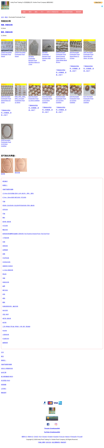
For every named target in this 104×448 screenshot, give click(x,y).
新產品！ (5, 185)
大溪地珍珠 (6, 334)
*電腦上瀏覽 (41, 442)
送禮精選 (5, 250)
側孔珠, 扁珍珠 (7, 318)
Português (74, 436)
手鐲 (4, 201)
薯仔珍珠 (5, 290)
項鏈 (4, 278)
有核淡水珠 (6, 282)
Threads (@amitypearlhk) (52, 428)
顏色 (36, 12)
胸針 (4, 217)
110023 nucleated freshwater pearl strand (6, 54)
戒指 (4, 298)
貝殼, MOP (6, 314)
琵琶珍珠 (5, 209)
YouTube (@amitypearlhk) (52, 432)
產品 (6, 17)
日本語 (36, 436)
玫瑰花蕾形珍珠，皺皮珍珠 (10, 306)
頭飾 (4, 254)
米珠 (4, 294)
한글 (40, 436)
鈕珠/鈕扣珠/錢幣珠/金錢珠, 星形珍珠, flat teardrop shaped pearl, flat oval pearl (26, 233)
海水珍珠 (5, 310)
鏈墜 (4, 286)
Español (56, 436)
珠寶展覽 (3, 384)
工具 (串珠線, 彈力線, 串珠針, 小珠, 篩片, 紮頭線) (16, 326)
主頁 (2, 17)
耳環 (4, 242)
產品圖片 (5, 181)
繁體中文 (24, 436)
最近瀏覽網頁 (56, 442)
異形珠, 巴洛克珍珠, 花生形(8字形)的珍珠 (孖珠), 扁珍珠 (18, 205)
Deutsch (44, 436)
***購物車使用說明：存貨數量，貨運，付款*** (61, 72)
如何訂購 (3, 372)
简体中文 (30, 436)
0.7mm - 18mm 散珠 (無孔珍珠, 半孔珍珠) (14, 197)
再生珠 (4, 274)
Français (61, 436)
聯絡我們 (78, 12)
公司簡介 (3, 388)
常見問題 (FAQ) (5, 380)
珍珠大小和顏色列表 (52, 12)
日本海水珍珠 (6, 262)
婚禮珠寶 (5, 342)
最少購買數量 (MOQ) (7, 376)
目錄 (24, 12)
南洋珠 (4, 322)
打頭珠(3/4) (6, 338)
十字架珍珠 (6, 237)
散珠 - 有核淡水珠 (7, 32)
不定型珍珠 (6, 258)
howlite (5, 330)
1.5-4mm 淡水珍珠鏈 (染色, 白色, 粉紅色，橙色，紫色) (18, 193)
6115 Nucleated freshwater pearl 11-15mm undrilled (34, 98)
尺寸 (42, 12)
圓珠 (4, 302)
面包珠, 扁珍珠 (7, 221)
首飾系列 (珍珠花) (8, 266)
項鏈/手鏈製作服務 (67, 12)
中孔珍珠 (5, 225)
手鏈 (4, 213)
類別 (30, 12)
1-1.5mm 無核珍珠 (8, 270)
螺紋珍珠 (5, 229)
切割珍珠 (5, 246)
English (50, 436)
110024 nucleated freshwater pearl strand (20, 54)
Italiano (67, 436)
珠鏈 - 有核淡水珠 (7, 25)
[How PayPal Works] (52, 404)
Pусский (80, 436)
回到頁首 (48, 442)
